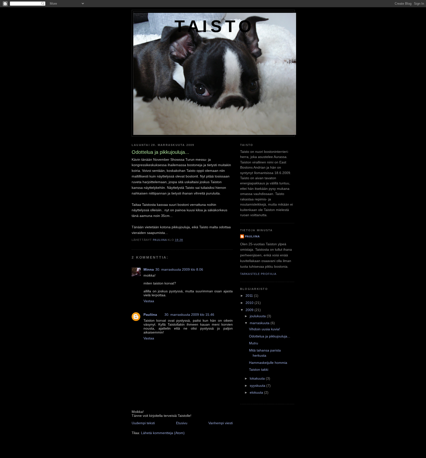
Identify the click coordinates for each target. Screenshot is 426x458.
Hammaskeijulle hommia (268, 363)
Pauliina (150, 315)
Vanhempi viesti (220, 423)
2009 (250, 310)
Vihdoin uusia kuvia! (264, 329)
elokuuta (257, 392)
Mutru (253, 343)
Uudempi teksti (143, 423)
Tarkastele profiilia (258, 273)
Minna (148, 269)
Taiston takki (258, 369)
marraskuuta (260, 323)
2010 (250, 303)
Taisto (215, 26)
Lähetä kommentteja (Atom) (163, 433)
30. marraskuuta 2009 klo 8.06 (179, 269)
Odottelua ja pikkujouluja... (269, 336)
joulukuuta (258, 316)
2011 (250, 296)
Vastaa (148, 301)
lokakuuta (258, 378)
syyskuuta (258, 386)
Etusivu (181, 423)
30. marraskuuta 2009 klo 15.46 (189, 315)
